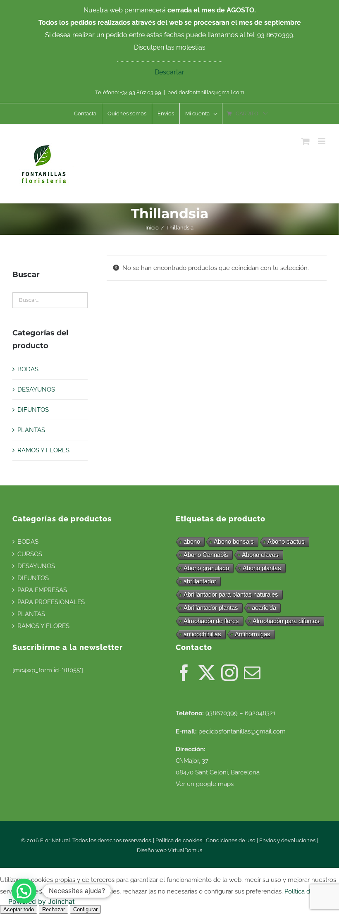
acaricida (264, 607)
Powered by (41, 901)
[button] (24, 891)
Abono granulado (206, 567)
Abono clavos (260, 554)
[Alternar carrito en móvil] (305, 141)
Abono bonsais (234, 541)
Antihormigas (252, 634)
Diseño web (152, 850)
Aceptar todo (18, 909)
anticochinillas (202, 634)
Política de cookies (178, 840)
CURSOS (29, 554)
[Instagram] (229, 672)
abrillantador (200, 581)
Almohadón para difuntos (286, 620)
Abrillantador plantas (211, 607)
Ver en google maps (205, 784)
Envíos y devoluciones (287, 840)
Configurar (85, 909)
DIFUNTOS (33, 409)
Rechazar (53, 909)
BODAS (27, 369)
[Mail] (252, 672)
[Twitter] (206, 672)
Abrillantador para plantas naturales (231, 594)
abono (192, 541)
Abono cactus (286, 541)
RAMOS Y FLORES (43, 450)
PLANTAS (31, 430)
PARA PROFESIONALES (51, 602)
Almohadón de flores (211, 620)
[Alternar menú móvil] (322, 141)
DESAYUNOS (36, 389)
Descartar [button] (169, 72)
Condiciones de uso (230, 840)
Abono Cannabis (206, 554)
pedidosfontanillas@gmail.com (205, 92)
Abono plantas (262, 567)
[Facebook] (184, 672)
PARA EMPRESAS (42, 590)
